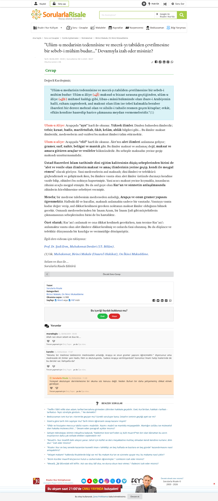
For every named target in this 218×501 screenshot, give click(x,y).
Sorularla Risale (54, 288)
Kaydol (42, 4)
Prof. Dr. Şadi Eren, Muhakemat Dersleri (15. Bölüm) (79, 246)
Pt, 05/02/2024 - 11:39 (78, 378)
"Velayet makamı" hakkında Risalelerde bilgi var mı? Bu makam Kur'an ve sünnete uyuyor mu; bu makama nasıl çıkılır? (105, 454)
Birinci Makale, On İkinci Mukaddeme (112, 38)
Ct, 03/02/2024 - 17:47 (64, 352)
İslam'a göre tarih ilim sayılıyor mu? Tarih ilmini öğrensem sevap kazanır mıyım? (86, 421)
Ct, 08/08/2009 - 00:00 (68, 334)
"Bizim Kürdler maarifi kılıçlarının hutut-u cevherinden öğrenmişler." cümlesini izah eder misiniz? (95, 459)
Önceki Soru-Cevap (111, 274)
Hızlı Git (155, 3)
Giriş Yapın (67, 344)
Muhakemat (87, 38)
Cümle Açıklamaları (70, 38)
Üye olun (81, 344)
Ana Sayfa (37, 38)
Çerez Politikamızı (100, 496)
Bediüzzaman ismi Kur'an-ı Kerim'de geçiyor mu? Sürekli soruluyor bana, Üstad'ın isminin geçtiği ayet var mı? (101, 416)
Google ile (165, 14)
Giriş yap (61, 4)
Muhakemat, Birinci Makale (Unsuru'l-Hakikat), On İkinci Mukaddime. (101, 254)
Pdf (73, 300)
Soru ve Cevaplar (51, 38)
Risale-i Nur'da (167, 16)
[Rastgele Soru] (165, 3)
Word (60, 300)
